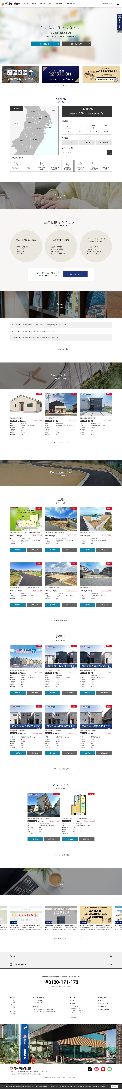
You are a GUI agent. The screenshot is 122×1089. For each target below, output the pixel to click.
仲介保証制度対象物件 (54, 168)
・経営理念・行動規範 (76, 1011)
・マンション (14, 1005)
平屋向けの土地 (41, 168)
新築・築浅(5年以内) (80, 168)
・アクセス (73, 1015)
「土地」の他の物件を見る (61, 620)
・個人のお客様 (37, 1000)
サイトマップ (102, 1007)
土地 (68, 131)
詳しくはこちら (75, 274)
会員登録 (105, 3)
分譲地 (29, 168)
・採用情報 (73, 1017)
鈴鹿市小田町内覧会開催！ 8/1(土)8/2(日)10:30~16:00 (40, 337)
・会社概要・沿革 (75, 1008)
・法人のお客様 (37, 1002)
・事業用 (12, 1007)
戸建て (81, 131)
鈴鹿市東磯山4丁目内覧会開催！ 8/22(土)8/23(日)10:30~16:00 (44, 325)
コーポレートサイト (71, 3)
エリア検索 (70, 142)
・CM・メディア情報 (76, 1013)
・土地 (12, 1000)
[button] (50, 85)
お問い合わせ (58, 3)
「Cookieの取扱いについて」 (91, 1086)
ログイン (112, 3)
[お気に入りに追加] (37, 421)
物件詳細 (17, 550)
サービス (42, 3)
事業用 (106, 131)
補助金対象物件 (106, 168)
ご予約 (50, 3)
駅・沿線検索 (104, 142)
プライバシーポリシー (105, 1003)
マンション (93, 131)
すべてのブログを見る (61, 938)
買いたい (26, 3)
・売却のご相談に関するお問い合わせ (44, 1011)
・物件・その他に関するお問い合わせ (44, 1009)
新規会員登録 (102, 998)
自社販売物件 (16, 168)
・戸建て (12, 1002)
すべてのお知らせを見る (61, 349)
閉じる (114, 1086)
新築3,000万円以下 (93, 168)
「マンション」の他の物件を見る (61, 855)
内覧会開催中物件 (67, 168)
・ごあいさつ (74, 1006)
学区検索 (87, 142)
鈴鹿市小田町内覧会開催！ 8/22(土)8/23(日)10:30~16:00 (41, 331)
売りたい (34, 3)
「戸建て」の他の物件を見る (61, 769)
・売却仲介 (13, 1014)
